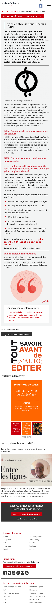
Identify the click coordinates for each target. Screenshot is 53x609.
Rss (27, 573)
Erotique (32, 546)
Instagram (22, 573)
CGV (5, 602)
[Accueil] (10, 4)
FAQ (5, 590)
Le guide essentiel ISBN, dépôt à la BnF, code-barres (23, 242)
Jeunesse (7, 546)
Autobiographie (35, 536)
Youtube (14, 573)
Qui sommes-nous (11, 593)
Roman (6, 536)
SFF (4, 543)
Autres (31, 549)
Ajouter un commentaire (18, 334)
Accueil (5, 11)
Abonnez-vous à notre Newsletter (19, 566)
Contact (6, 596)
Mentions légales (36, 587)
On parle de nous (36, 593)
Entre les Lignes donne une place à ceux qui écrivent (23, 450)
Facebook (5, 573)
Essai (5, 549)
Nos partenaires (35, 602)
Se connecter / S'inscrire (40, 2)
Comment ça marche (12, 587)
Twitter (9, 573)
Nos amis (33, 590)
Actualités (14, 11)
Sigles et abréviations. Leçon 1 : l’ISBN (35, 11)
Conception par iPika (37, 596)
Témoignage (34, 539)
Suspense (7, 539)
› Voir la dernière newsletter (26, 519)
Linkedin (18, 573)
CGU (5, 599)
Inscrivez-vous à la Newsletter (26, 514)
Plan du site (34, 599)
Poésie (32, 543)
